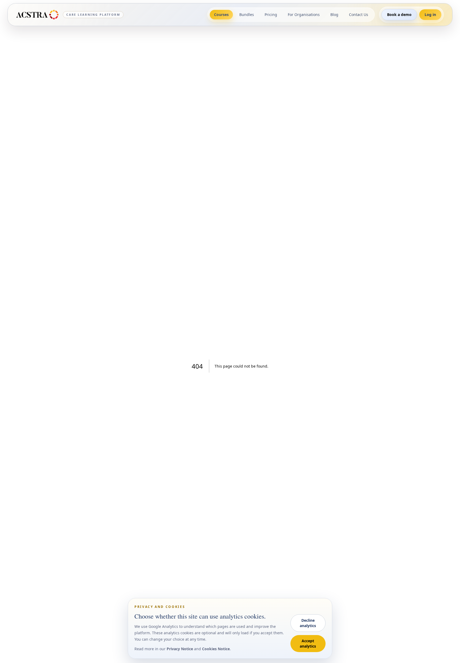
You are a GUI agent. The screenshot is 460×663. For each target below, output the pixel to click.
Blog (334, 14)
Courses (221, 14)
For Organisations (304, 14)
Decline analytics (308, 623)
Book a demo (399, 14)
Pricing (271, 14)
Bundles (246, 14)
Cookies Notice (216, 648)
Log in (430, 14)
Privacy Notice (180, 648)
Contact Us (358, 14)
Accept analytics (308, 643)
